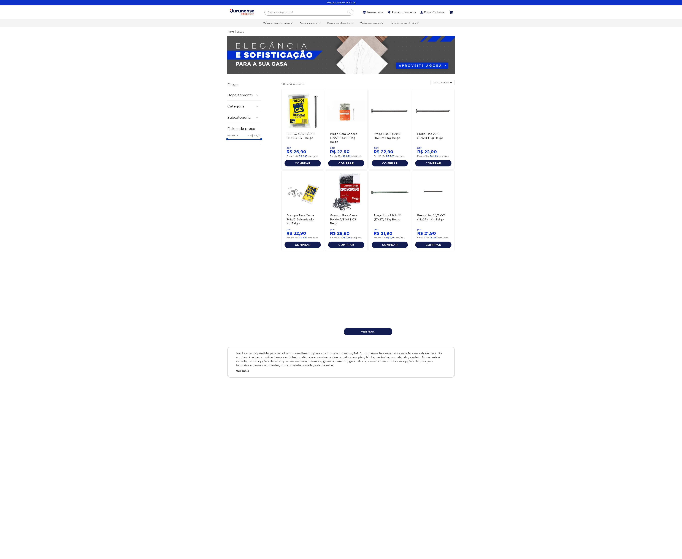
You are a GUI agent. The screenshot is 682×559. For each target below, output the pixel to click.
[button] (244, 95)
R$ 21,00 (232, 135)
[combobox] (308, 12)
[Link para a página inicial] (231, 31)
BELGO (240, 32)
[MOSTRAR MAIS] (368, 331)
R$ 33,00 (254, 135)
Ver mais (242, 371)
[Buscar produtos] (349, 12)
